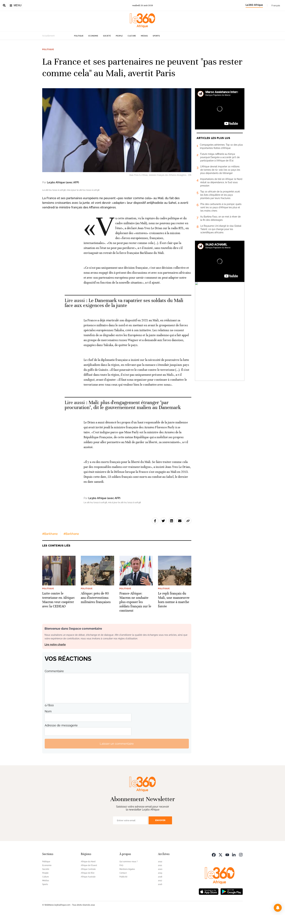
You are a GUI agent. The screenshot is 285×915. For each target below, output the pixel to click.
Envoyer (160, 820)
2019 (160, 873)
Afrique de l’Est (87, 873)
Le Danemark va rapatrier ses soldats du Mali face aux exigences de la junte (124, 302)
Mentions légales (127, 869)
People (119, 36)
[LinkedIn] (234, 854)
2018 (160, 877)
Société (107, 36)
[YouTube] (227, 854)
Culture (132, 36)
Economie (93, 36)
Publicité (123, 877)
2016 (160, 884)
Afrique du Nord (88, 861)
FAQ (121, 865)
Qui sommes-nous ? (128, 861)
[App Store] (209, 891)
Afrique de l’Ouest (89, 865)
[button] (278, 908)
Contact (123, 873)
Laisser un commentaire (117, 743)
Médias (144, 36)
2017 (160, 880)
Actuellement (48, 36)
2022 (160, 861)
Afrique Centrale (88, 869)
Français (275, 5)
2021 (160, 865)
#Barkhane (50, 533)
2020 (160, 869)
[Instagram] (241, 854)
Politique (78, 36)
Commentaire (54, 671)
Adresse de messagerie (61, 725)
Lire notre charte (55, 644)
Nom (48, 711)
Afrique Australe (88, 877)
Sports (156, 36)
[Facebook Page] (214, 854)
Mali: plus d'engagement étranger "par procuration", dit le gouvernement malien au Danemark (123, 405)
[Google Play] (231, 891)
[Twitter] (220, 854)
